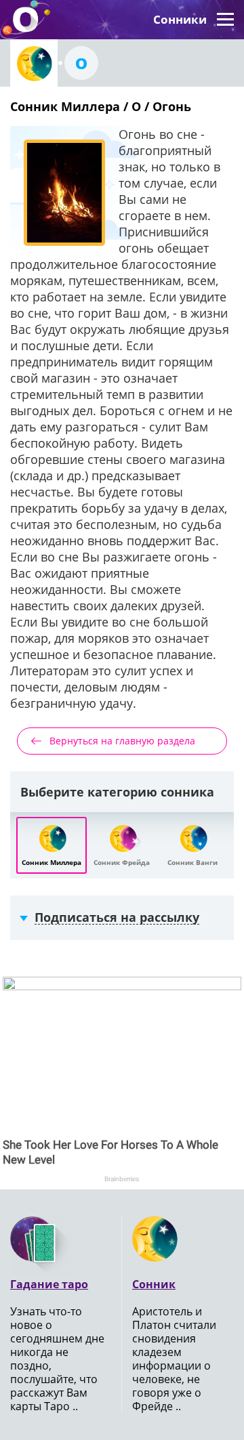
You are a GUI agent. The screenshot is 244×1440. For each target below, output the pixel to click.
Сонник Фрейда (122, 862)
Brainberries (121, 1179)
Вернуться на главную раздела (122, 740)
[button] (225, 19)
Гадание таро (49, 1284)
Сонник (154, 1284)
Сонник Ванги (192, 862)
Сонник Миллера (51, 862)
